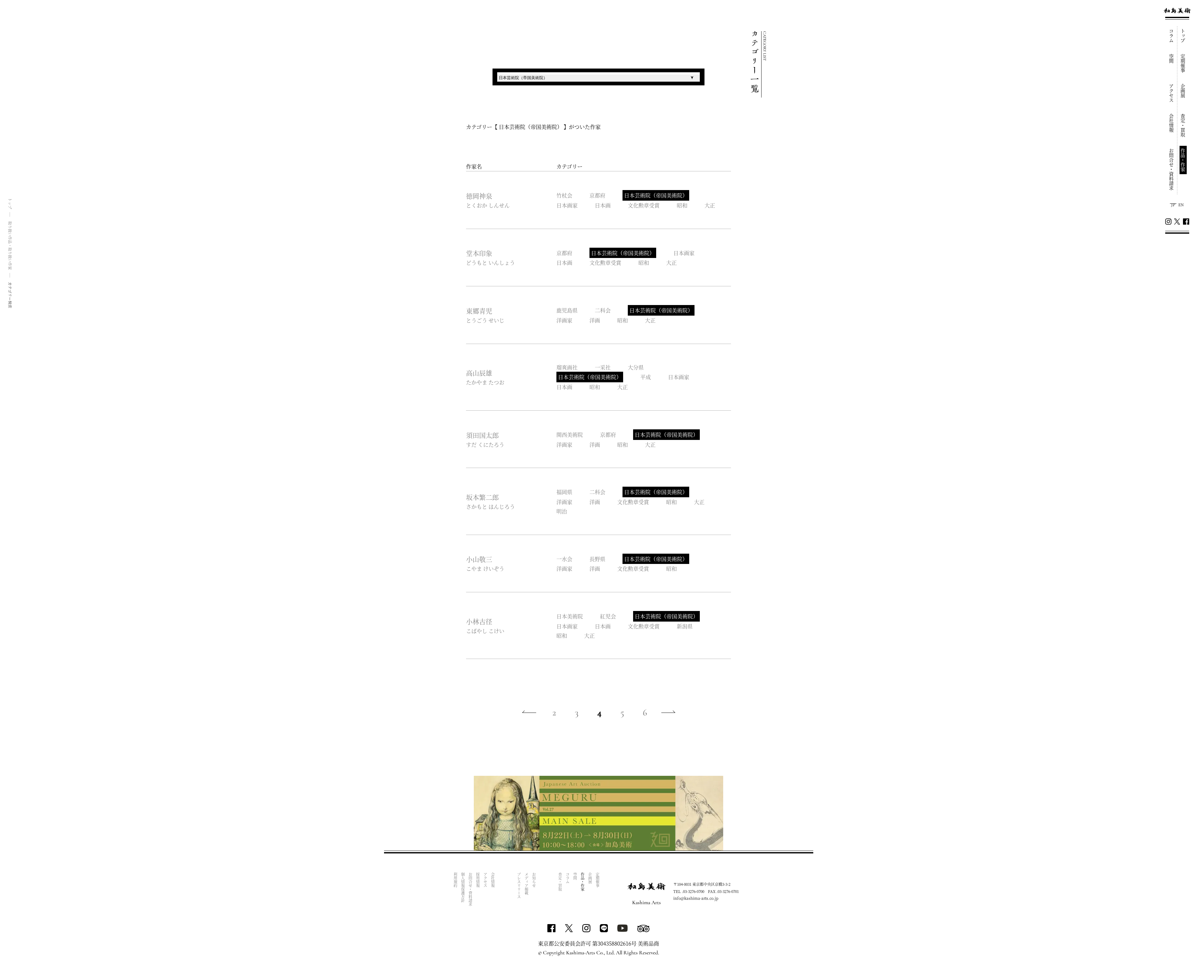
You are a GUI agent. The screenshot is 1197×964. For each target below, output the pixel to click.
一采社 (603, 367)
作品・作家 (1183, 160)
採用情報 (477, 879)
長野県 (597, 559)
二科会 (603, 310)
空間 (1171, 58)
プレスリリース (519, 885)
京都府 (597, 195)
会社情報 (1171, 123)
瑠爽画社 (567, 367)
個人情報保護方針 (462, 887)
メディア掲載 (526, 883)
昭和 (682, 205)
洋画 (594, 320)
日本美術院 (569, 616)
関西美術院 (569, 434)
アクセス (1171, 93)
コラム (1171, 36)
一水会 (564, 559)
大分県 (636, 367)
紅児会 (608, 616)
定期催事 (1183, 63)
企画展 (1183, 91)
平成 (645, 377)
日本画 (603, 205)
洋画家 (564, 320)
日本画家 (567, 205)
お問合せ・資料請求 (1171, 169)
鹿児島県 (567, 310)
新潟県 (685, 626)
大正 (709, 205)
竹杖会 (564, 195)
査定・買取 (1183, 125)
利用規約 (455, 879)
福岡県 (564, 492)
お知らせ (533, 879)
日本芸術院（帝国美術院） (656, 195)
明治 (561, 511)
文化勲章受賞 (644, 205)
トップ (1183, 36)
